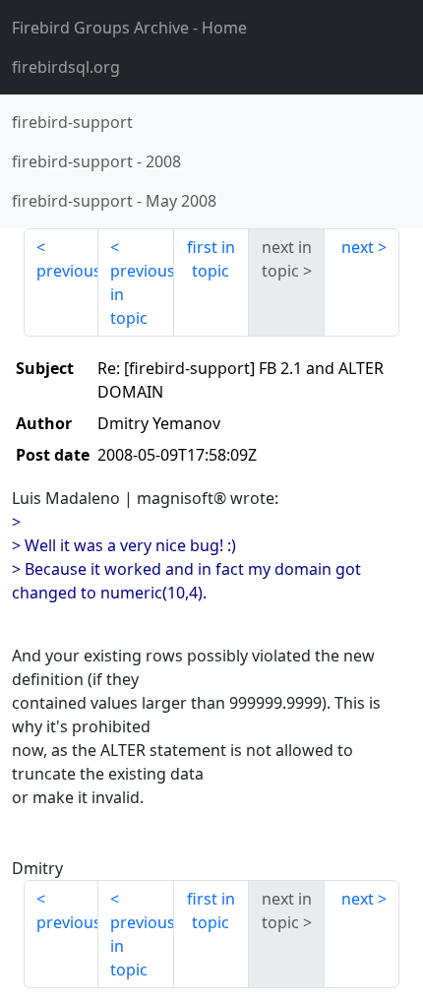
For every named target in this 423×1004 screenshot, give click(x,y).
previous (67, 271)
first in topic (211, 259)
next (357, 247)
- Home (129, 27)
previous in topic (141, 294)
